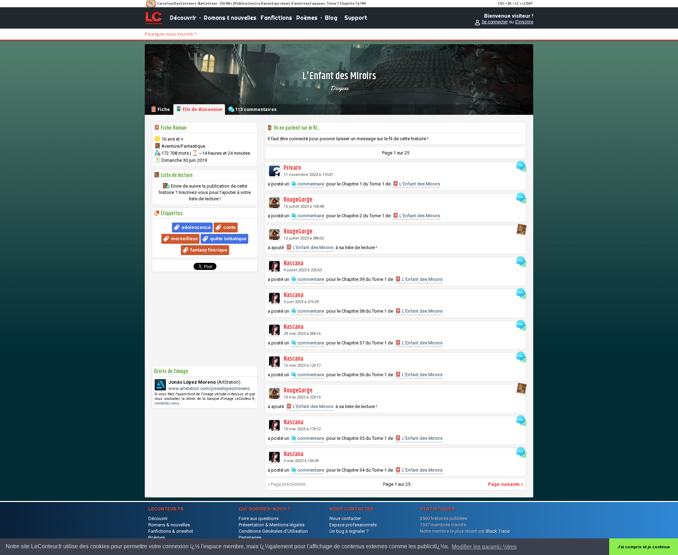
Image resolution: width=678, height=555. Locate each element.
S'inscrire (524, 21)
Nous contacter (345, 518)
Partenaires (250, 537)
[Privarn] (274, 171)
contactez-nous (167, 403)
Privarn (292, 168)
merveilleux (184, 238)
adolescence (196, 227)
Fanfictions (276, 17)
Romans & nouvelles (230, 17)
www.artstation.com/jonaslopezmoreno (209, 388)
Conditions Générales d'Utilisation (273, 531)
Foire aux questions (259, 518)
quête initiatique (228, 238)
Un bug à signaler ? (349, 531)
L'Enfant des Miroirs (419, 184)
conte (229, 227)
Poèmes (306, 17)
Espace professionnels (353, 524)
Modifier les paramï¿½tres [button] (484, 547)
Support (355, 17)
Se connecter (495, 21)
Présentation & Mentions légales (271, 524)
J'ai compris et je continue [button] (643, 546)
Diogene (339, 88)
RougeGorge (298, 200)
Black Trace (498, 531)
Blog (331, 17)
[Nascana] (274, 266)
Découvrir (183, 17)
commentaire (310, 184)
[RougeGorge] (274, 202)
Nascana (293, 263)
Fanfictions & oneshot (170, 531)
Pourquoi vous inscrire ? (170, 34)
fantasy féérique (208, 250)
